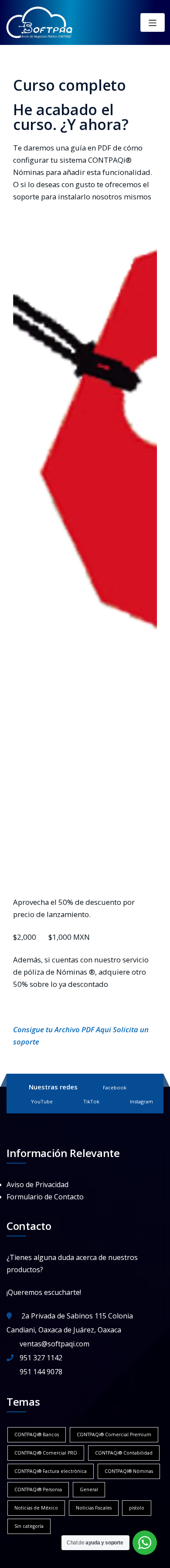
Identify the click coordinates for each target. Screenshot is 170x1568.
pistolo (136, 1508)
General (89, 1489)
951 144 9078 (41, 1371)
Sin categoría (29, 1526)
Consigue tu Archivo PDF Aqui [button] (63, 1029)
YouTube (42, 1101)
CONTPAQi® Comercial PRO (45, 1453)
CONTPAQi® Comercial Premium (114, 1434)
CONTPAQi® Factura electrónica (50, 1471)
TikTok (91, 1101)
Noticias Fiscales (94, 1508)
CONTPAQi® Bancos (36, 1434)
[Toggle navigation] (152, 22)
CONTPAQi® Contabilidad (124, 1453)
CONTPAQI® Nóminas (129, 1471)
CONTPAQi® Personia (38, 1489)
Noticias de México (36, 1508)
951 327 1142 (41, 1358)
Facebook (114, 1087)
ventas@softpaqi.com (54, 1344)
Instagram (141, 1101)
